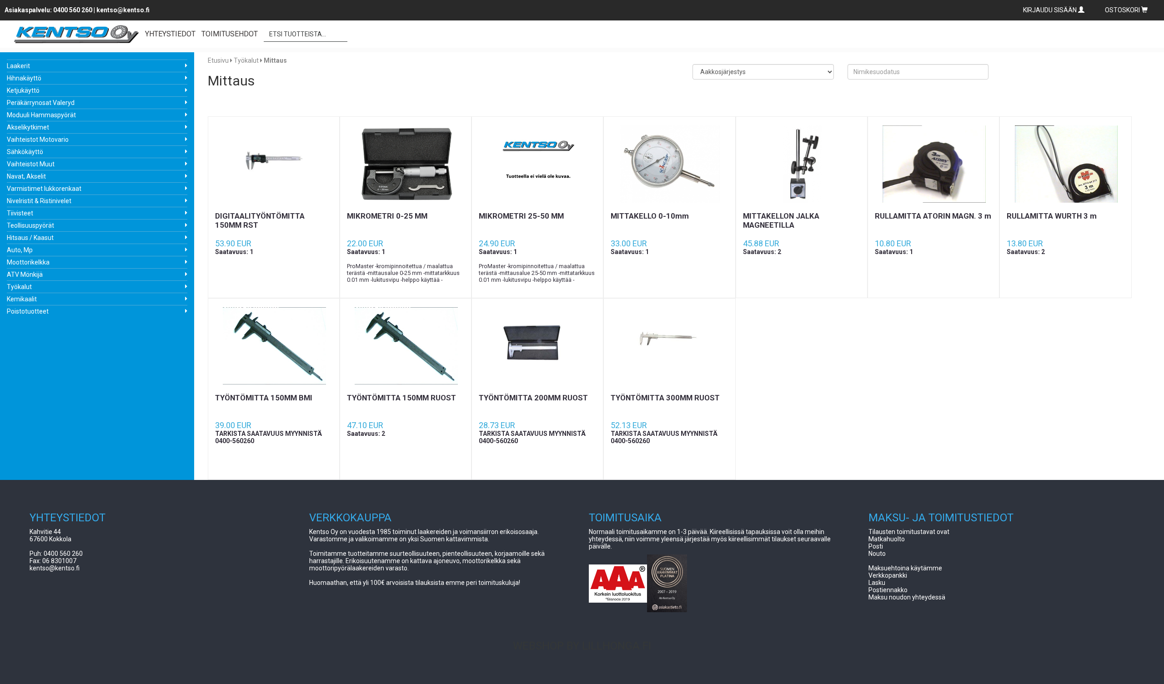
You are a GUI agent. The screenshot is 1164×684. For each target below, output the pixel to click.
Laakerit (18, 66)
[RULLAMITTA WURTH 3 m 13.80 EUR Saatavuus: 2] (1065, 164)
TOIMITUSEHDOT (229, 34)
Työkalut (19, 286)
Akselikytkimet (28, 127)
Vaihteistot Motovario (38, 139)
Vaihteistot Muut (31, 164)
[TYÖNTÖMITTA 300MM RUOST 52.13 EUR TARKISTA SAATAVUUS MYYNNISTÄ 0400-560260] (669, 346)
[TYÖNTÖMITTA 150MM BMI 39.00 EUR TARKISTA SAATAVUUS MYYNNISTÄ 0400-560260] (273, 346)
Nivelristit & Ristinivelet (39, 201)
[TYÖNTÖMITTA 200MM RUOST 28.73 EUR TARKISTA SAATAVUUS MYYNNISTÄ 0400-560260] (537, 346)
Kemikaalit (22, 299)
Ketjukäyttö (23, 90)
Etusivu (218, 60)
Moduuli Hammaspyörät (41, 115)
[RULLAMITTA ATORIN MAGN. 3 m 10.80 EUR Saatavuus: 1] (933, 164)
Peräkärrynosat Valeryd (41, 102)
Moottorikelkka (28, 262)
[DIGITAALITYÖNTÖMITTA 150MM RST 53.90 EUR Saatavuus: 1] (273, 164)
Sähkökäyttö (25, 151)
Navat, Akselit (26, 176)
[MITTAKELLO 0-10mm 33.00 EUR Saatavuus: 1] (669, 164)
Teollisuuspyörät (30, 225)
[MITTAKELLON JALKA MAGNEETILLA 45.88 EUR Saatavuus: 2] (801, 164)
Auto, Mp (20, 250)
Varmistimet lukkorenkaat (44, 188)
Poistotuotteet (28, 311)
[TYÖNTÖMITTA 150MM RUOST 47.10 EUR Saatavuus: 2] (405, 346)
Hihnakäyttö (24, 78)
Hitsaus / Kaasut (30, 237)
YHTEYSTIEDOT (170, 34)
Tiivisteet (20, 213)
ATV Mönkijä (25, 274)
